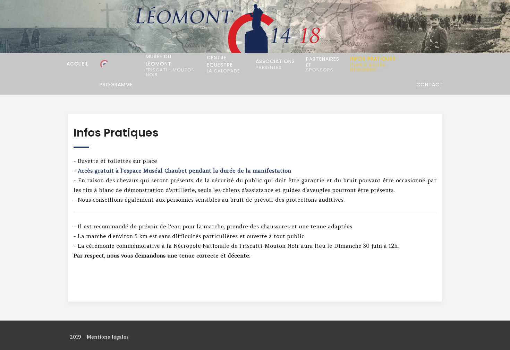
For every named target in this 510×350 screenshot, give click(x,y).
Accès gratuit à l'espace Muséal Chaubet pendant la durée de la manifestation (184, 170)
